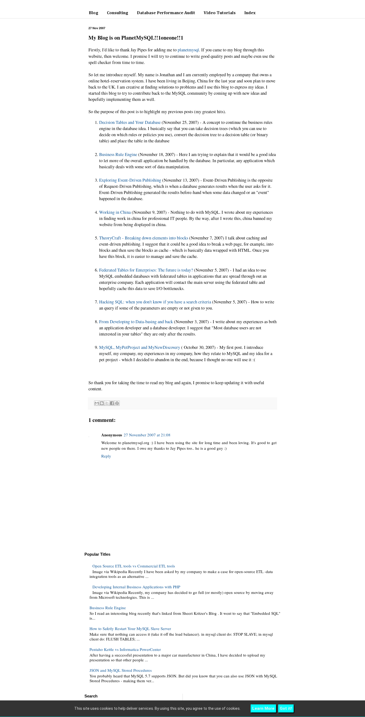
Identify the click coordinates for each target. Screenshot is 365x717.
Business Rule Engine (118, 154)
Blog (93, 13)
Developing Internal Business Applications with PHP (136, 586)
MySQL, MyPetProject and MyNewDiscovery (139, 347)
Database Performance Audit (166, 13)
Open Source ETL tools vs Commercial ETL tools (133, 566)
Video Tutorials (220, 13)
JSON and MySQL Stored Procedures (121, 670)
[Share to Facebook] (112, 403)
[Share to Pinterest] (117, 403)
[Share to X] (107, 403)
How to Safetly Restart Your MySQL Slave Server (130, 628)
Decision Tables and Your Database (130, 122)
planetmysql (188, 50)
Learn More (263, 708)
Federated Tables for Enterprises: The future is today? (146, 270)
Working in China (115, 212)
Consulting (117, 13)
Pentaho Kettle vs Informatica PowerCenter (125, 649)
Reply (106, 456)
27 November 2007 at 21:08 (147, 434)
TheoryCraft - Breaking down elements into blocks (143, 238)
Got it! (286, 708)
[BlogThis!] (101, 403)
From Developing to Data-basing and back (136, 322)
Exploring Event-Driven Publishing (130, 180)
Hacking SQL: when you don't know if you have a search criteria (155, 302)
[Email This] (96, 403)
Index (249, 13)
